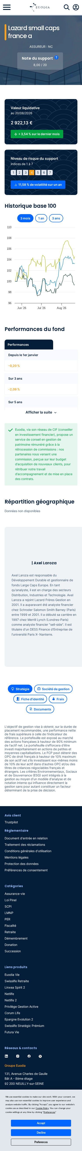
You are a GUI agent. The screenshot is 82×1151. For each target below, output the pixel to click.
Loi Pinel (10, 900)
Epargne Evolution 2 (19, 1019)
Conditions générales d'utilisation (28, 851)
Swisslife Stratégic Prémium (24, 1026)
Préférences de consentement (26, 870)
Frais (60, 699)
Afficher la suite (39, 412)
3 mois (25, 218)
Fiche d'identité (32, 699)
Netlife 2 (11, 1000)
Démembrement (16, 938)
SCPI (8, 906)
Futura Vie (12, 1032)
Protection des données (21, 864)
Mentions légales (16, 857)
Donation (11, 945)
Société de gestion (56, 689)
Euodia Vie (12, 974)
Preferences (41, 1142)
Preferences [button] (49, 1112)
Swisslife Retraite (17, 981)
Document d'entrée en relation (26, 838)
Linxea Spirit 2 (15, 987)
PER (7, 919)
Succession (13, 951)
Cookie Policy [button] (42, 1108)
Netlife (9, 994)
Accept (41, 1123)
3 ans (56, 218)
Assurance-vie (15, 893)
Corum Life (12, 1013)
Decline (41, 1132)
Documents (42, 709)
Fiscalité (10, 925)
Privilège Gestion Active (21, 1006)
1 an (41, 218)
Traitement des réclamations (25, 844)
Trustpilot (11, 822)
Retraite (10, 932)
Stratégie (22, 689)
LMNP (9, 913)
